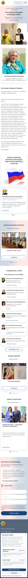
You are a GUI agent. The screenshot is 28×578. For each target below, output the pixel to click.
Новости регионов (6, 531)
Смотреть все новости (13, 402)
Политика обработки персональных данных (12, 575)
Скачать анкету (8, 485)
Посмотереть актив (14, 349)
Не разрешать (14, 573)
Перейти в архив (13, 359)
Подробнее (14, 257)
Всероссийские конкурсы (7, 528)
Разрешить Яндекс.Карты (14, 569)
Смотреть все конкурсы (13, 228)
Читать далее (4, 149)
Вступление (19, 2)
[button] (8, 43)
